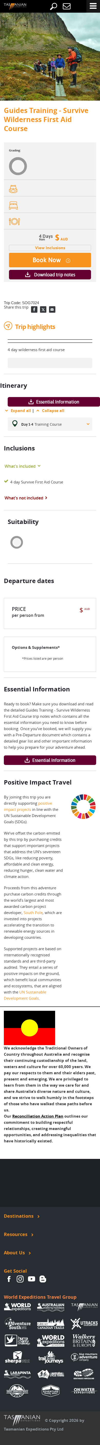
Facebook (34, 309)
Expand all (21, 410)
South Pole (33, 912)
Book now (47, 260)
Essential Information (57, 402)
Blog (43, 1279)
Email (52, 309)
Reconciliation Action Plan (37, 1116)
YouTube (31, 1279)
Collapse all (53, 410)
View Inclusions (50, 248)
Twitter (43, 309)
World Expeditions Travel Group (40, 1297)
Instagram (20, 1279)
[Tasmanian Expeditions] (11, 7)
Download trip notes (54, 274)
